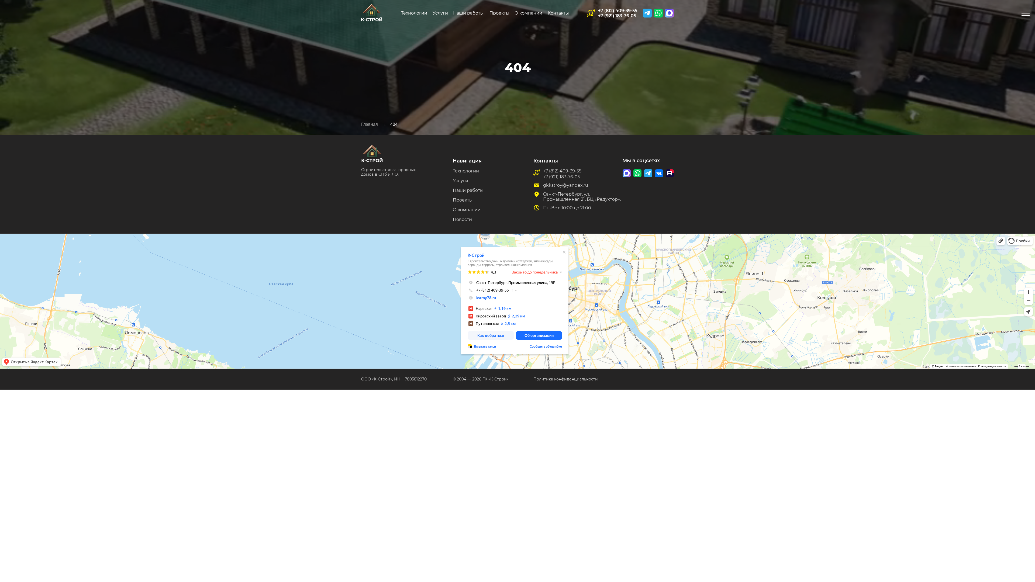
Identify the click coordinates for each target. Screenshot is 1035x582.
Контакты (558, 13)
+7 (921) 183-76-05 (617, 15)
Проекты (499, 13)
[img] (669, 13)
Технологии (414, 13)
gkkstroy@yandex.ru (565, 185)
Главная (369, 124)
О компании (528, 13)
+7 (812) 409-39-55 (617, 10)
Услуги (440, 13)
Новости (462, 219)
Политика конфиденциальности (565, 379)
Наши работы (468, 13)
